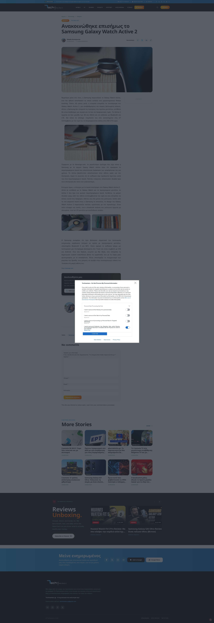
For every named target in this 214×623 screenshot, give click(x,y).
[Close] (136, 283)
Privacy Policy (116, 339)
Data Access (107, 339)
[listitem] (107, 306)
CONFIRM (95, 333)
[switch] (128, 310)
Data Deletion (97, 339)
